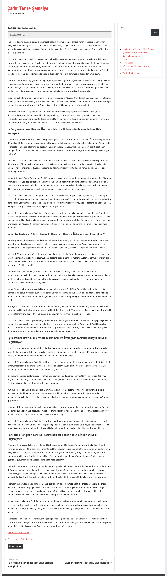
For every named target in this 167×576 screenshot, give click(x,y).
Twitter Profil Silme (130, 73)
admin (26, 35)
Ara (122, 27)
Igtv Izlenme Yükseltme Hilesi (135, 52)
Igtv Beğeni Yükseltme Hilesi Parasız (138, 49)
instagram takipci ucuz (18, 532)
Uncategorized (15, 546)
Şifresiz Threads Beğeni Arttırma (136, 66)
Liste (124, 59)
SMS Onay (126, 69)
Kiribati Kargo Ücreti (131, 56)
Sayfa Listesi (127, 62)
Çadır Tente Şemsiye (27, 8)
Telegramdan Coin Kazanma (21, 539)
